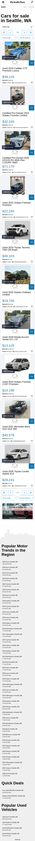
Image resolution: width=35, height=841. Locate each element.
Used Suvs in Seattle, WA (10, 818)
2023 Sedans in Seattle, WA (10, 652)
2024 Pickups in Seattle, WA (10, 708)
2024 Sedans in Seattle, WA (10, 602)
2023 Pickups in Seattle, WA (10, 752)
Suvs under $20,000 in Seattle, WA (12, 791)
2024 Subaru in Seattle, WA (10, 680)
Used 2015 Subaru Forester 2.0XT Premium (16, 383)
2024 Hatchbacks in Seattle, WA (12, 713)
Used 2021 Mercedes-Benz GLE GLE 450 (16, 427)
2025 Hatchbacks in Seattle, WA (12, 629)
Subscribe (31, 7)
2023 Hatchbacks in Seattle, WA (12, 657)
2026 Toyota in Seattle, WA (10, 607)
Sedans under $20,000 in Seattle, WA (13, 797)
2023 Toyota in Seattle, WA (10, 641)
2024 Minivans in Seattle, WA (11, 735)
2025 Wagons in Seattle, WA (11, 747)
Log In (25, 7)
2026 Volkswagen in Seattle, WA (12, 763)
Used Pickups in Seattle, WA (10, 834)
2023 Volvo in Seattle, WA (10, 668)
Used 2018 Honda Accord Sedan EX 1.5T (15, 338)
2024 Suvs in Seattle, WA (10, 568)
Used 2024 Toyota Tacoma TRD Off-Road (16, 248)
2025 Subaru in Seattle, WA (10, 646)
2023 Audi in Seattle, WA (9, 663)
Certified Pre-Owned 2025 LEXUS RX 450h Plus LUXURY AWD (15, 160)
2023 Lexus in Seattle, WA (10, 613)
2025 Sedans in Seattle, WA (10, 624)
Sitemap (17, 839)
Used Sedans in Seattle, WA (10, 823)
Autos (3, 7)
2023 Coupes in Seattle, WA (10, 769)
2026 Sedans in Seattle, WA (10, 702)
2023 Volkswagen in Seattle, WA (12, 696)
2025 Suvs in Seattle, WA (10, 563)
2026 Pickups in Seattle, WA (10, 758)
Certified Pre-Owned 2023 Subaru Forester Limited (15, 114)
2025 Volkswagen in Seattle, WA (12, 635)
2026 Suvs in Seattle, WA (10, 596)
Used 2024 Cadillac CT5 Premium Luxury (14, 69)
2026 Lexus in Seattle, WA (10, 719)
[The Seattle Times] (18, 2)
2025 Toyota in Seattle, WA (10, 590)
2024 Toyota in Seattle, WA (10, 585)
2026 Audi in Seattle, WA (9, 730)
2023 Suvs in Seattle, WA (10, 574)
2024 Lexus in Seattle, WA (10, 618)
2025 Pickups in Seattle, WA (10, 741)
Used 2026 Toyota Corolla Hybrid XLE (15, 472)
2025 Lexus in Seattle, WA (10, 674)
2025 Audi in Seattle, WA (9, 579)
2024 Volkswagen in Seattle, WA (12, 685)
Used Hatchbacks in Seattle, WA (12, 829)
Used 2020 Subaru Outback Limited (16, 293)
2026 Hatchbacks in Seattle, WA (12, 724)
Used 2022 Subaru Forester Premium (16, 204)
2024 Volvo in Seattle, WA (10, 691)
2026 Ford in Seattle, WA (9, 774)
